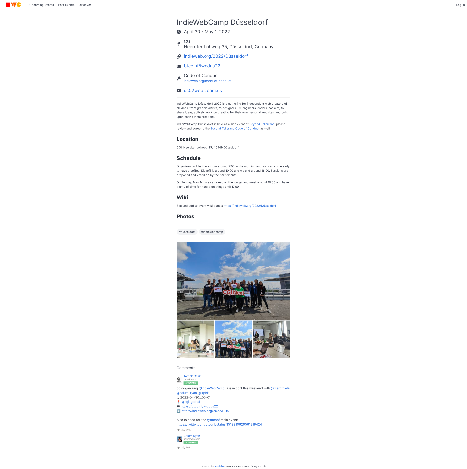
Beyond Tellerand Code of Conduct (235, 128)
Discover (85, 5)
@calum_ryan (187, 393)
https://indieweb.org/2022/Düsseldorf (250, 205)
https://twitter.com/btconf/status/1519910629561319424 (219, 424)
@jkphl (203, 393)
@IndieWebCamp (212, 388)
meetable (220, 466)
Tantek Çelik (192, 376)
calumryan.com (192, 439)
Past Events (66, 5)
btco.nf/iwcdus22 (202, 65)
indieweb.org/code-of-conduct (207, 81)
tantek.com (190, 379)
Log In (460, 5)
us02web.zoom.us (203, 90)
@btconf (213, 420)
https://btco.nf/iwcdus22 (199, 406)
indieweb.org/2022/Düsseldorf (216, 56)
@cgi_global (191, 402)
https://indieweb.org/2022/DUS (205, 411)
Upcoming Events (41, 5)
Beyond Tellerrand (262, 124)
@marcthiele (280, 388)
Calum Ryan (192, 436)
